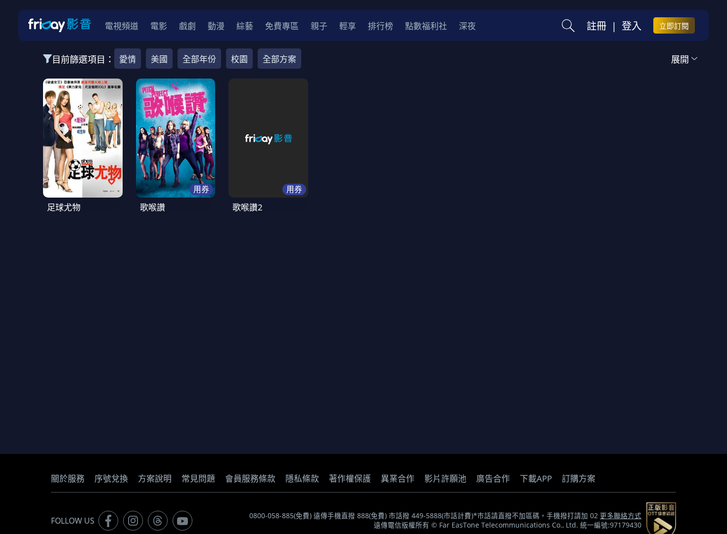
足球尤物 (64, 207)
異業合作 (397, 478)
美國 (159, 59)
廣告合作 (493, 478)
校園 (239, 59)
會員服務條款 (250, 478)
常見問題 (198, 478)
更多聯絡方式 (620, 515)
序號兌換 (111, 478)
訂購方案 (578, 478)
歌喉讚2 (247, 207)
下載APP (536, 478)
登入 (631, 26)
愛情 (127, 59)
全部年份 (199, 59)
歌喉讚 (152, 207)
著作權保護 (350, 478)
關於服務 (68, 478)
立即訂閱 (674, 26)
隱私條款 (302, 478)
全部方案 (279, 59)
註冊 (596, 26)
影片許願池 (445, 478)
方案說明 (155, 478)
